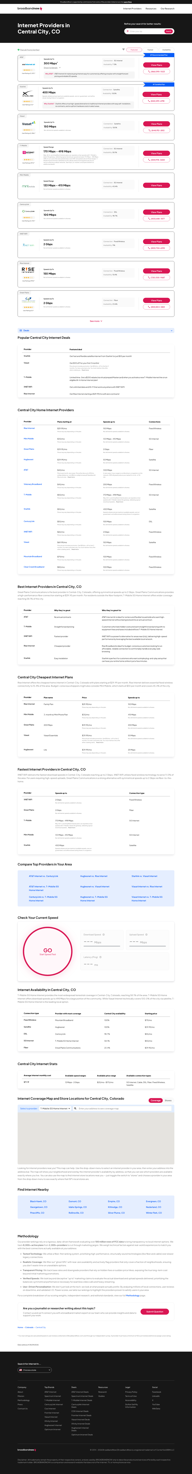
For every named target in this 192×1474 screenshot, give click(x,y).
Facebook (156, 1392)
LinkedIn (156, 1396)
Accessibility (130, 1400)
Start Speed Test (48, 951)
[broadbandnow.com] (30, 9)
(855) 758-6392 (158, 248)
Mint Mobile (29, 438)
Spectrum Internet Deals (82, 1396)
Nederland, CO (153, 1207)
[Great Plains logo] (28, 300)
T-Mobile (28, 494)
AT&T (26, 470)
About (20, 1392)
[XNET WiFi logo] (28, 245)
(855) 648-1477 (158, 218)
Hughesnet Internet (53, 1425)
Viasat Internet (51, 1417)
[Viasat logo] (28, 123)
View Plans (156, 65)
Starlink (27, 509)
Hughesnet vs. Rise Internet (93, 876)
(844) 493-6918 (157, 101)
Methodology (132, 1295)
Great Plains (29, 449)
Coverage (156, 1100)
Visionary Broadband (33, 484)
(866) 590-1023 (158, 71)
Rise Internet (29, 428)
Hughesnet (28, 459)
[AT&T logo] (28, 64)
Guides (101, 1396)
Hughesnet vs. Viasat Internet (94, 886)
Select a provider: (29, 1108)
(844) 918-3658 (158, 160)
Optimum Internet (53, 1429)
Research (102, 1392)
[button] (132, 8)
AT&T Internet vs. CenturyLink (43, 876)
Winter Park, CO (154, 1212)
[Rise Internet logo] (28, 270)
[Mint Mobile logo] (28, 186)
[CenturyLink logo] (28, 211)
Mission (21, 1396)
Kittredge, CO (115, 1207)
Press (20, 1404)
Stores (168, 1100)
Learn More (128, 2)
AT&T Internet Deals (80, 1392)
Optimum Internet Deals (82, 1434)
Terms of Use (131, 1396)
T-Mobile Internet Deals (81, 1400)
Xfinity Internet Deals (80, 1423)
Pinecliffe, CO (37, 1212)
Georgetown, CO (38, 1207)
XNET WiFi (28, 531)
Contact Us (23, 1408)
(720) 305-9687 (158, 277)
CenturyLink (29, 521)
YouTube (156, 1404)
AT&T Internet (50, 1392)
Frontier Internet (52, 1413)
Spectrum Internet (53, 1396)
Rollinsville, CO (76, 1212)
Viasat (26, 542)
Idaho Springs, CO (78, 1207)
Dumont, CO (75, 1201)
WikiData (156, 1408)
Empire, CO (114, 1201)
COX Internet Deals (80, 1411)
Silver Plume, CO (116, 1212)
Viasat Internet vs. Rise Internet (147, 886)
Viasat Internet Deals (80, 1419)
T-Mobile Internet (52, 1400)
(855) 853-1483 (158, 307)
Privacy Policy (131, 1392)
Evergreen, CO (153, 1201)
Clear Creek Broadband (34, 567)
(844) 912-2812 (157, 130)
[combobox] (125, 1108)
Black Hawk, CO (38, 1201)
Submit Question (154, 1311)
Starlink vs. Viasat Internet (144, 876)
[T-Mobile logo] (28, 152)
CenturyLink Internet (54, 1404)
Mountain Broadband (33, 556)
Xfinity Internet (51, 1421)
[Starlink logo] (28, 94)
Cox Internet (50, 1408)
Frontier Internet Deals (81, 1415)
